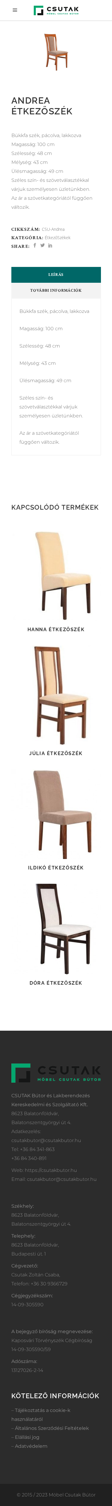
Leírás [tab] (56, 274)
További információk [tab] (56, 290)
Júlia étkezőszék (56, 753)
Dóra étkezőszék (56, 983)
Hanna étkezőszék (56, 629)
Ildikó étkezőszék (56, 868)
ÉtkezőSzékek (57, 237)
